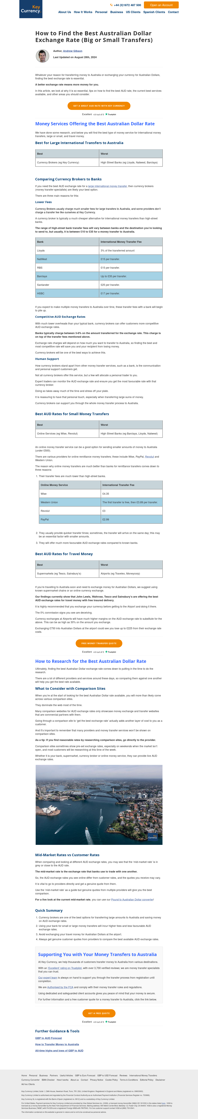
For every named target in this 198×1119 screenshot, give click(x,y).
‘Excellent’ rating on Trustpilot (65, 968)
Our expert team (47, 977)
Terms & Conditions (129, 1079)
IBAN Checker (48, 1079)
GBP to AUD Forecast (48, 1038)
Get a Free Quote (99, 1013)
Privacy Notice (96, 1079)
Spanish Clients (154, 12)
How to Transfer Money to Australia (57, 1044)
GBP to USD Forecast (107, 1075)
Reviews (123, 1075)
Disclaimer (160, 1079)
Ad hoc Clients (28, 1084)
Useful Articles (66, 1075)
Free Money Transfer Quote (99, 643)
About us (75, 1079)
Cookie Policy (111, 1079)
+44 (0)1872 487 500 (127, 5)
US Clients (133, 12)
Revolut (149, 456)
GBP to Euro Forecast (85, 1075)
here (163, 1103)
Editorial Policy (146, 1079)
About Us (64, 12)
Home (24, 1075)
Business (116, 12)
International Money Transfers (143, 1075)
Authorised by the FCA (60, 987)
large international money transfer (107, 186)
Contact (173, 12)
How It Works (83, 12)
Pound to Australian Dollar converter (132, 899)
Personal (101, 12)
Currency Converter (30, 1079)
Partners (54, 1075)
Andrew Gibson (72, 51)
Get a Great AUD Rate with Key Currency (99, 105)
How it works (62, 1079)
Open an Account (161, 5)
